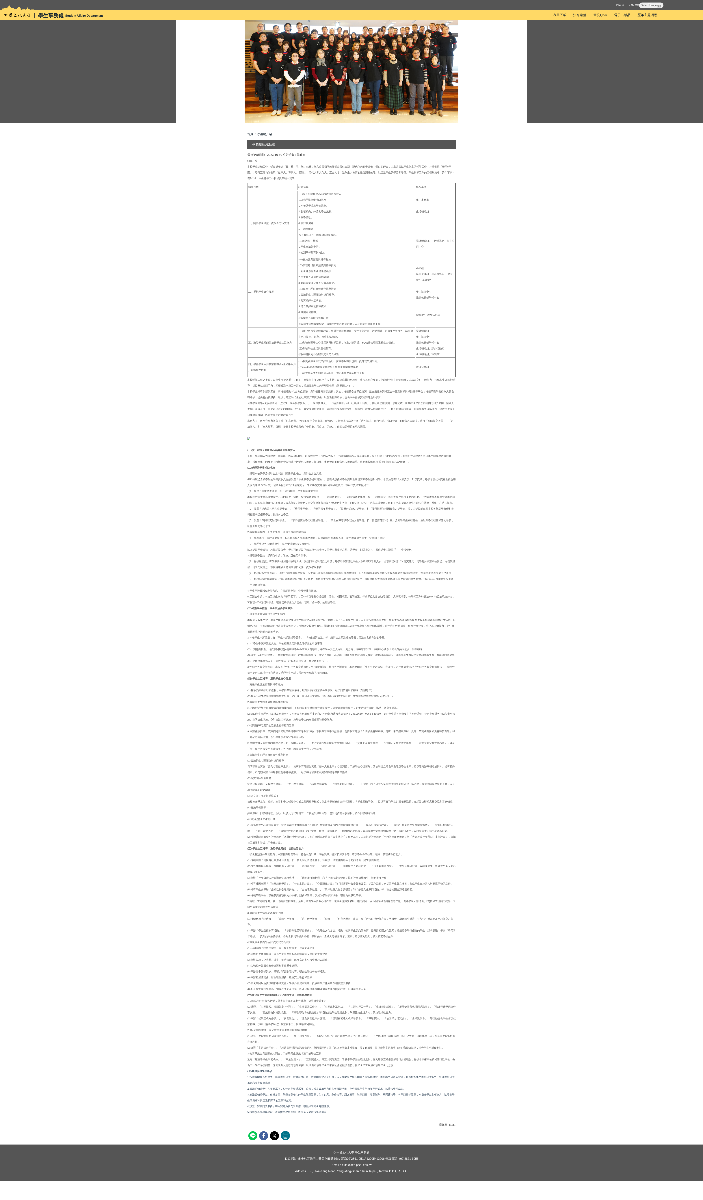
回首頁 (620, 4)
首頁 (250, 134)
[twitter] (275, 1135)
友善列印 (285, 1135)
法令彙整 (579, 15)
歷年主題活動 (647, 15)
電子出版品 (622, 15)
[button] (650, 5)
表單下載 (559, 15)
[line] (253, 1135)
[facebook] (264, 1135)
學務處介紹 (264, 134)
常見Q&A (600, 15)
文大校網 (633, 4)
